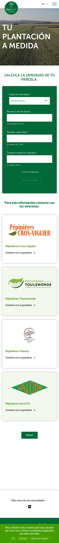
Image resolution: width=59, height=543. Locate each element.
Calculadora (29, 180)
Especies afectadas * (20, 94)
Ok (13, 538)
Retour (29, 435)
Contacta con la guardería (18, 252)
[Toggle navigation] (54, 4)
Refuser (23, 538)
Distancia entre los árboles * (22, 152)
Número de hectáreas (19, 111)
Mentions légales (40, 538)
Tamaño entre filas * (18, 132)
